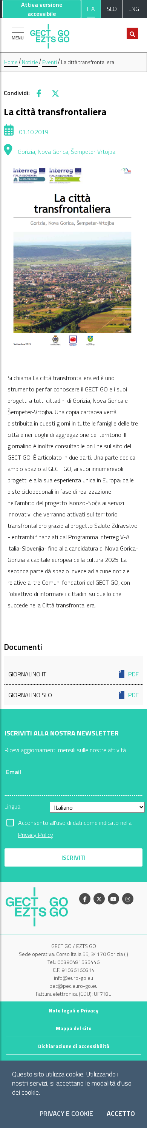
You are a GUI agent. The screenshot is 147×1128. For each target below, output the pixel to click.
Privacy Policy (35, 834)
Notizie (30, 62)
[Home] (49, 34)
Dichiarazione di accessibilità (73, 1046)
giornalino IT (73, 674)
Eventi (49, 62)
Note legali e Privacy (73, 1010)
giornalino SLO (73, 694)
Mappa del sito (74, 1028)
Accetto (121, 1114)
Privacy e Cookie (66, 1114)
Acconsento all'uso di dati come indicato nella (75, 823)
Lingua (12, 806)
